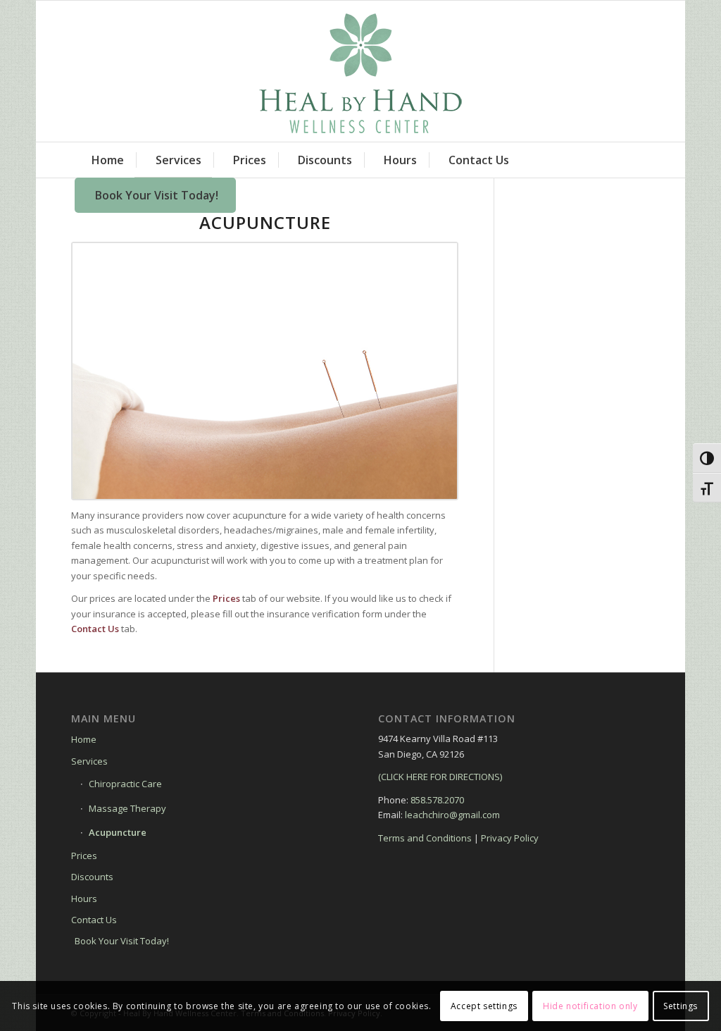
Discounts (92, 876)
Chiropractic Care (125, 783)
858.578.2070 (437, 800)
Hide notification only (590, 1006)
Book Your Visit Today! (122, 940)
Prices (84, 855)
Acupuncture (117, 832)
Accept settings (484, 1006)
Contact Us (94, 919)
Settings (680, 1006)
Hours (84, 898)
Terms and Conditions (425, 838)
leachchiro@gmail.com (452, 814)
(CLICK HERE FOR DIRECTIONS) (440, 776)
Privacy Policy (510, 838)
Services (89, 761)
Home (83, 739)
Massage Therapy (127, 808)
